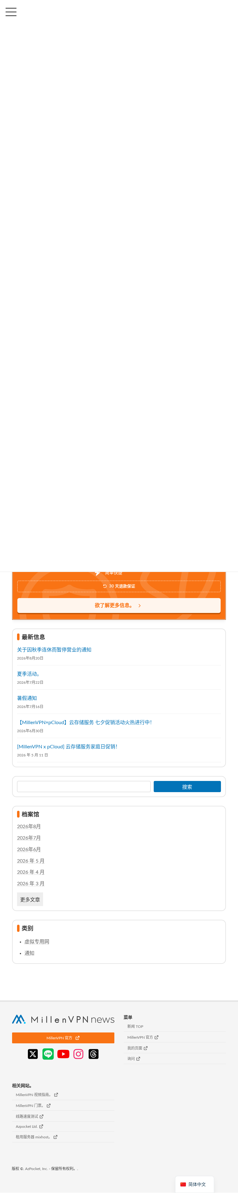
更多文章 (30, 899)
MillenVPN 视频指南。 (35, 1095)
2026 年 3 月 (31, 883)
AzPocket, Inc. (36, 1169)
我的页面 (135, 1048)
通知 (29, 952)
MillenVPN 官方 (140, 1037)
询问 (131, 1059)
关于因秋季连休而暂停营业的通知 (54, 649)
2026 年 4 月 (31, 872)
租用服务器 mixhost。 (34, 1137)
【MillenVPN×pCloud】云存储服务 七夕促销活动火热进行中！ (86, 722)
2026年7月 (29, 838)
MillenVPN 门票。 (31, 1106)
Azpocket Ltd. (27, 1126)
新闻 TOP (135, 1026)
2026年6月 (29, 849)
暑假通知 (27, 698)
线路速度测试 (27, 1116)
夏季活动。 (29, 673)
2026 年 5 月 (31, 860)
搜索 (187, 786)
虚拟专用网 (36, 941)
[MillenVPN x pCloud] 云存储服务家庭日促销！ (68, 746)
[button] (63, 1037)
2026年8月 (29, 826)
